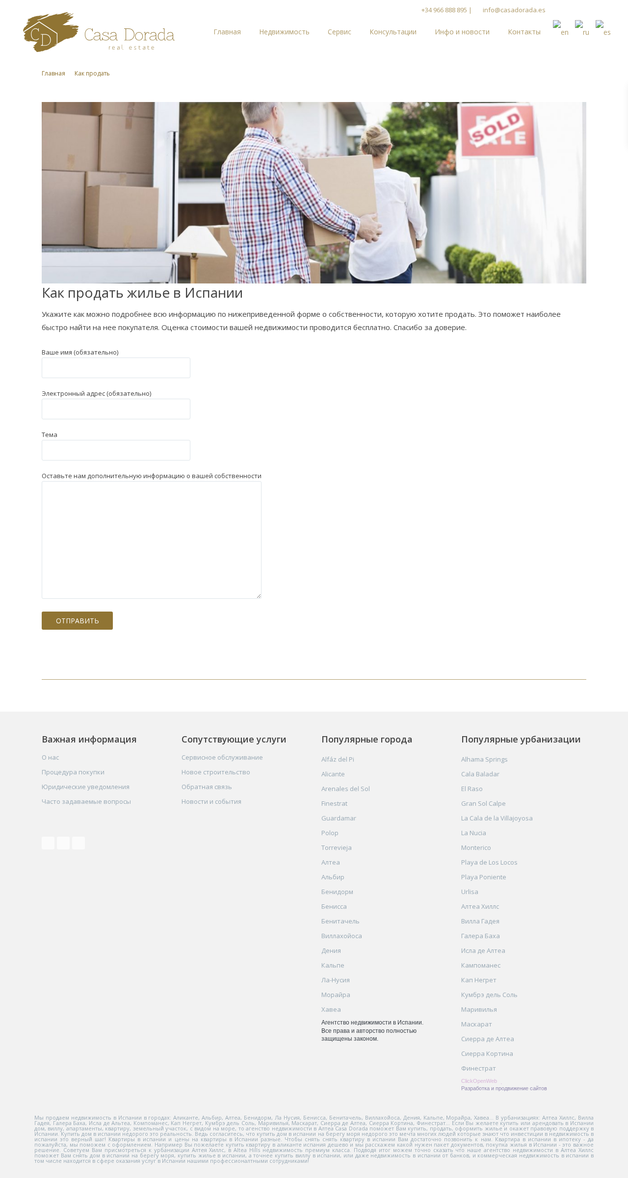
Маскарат (476, 1024)
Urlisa (469, 891)
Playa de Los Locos (489, 862)
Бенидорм (337, 891)
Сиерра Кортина (487, 1053)
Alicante (333, 773)
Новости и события (211, 801)
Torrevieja (336, 847)
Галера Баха (480, 935)
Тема (49, 434)
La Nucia (473, 832)
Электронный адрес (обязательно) (96, 393)
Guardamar (338, 818)
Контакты (524, 31)
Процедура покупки (73, 772)
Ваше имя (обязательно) (80, 352)
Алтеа (330, 862)
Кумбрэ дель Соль (489, 994)
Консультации (393, 31)
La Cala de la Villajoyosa (497, 818)
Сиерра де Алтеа (487, 1038)
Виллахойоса (341, 935)
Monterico (476, 847)
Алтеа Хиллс (480, 906)
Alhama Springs (484, 759)
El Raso (472, 788)
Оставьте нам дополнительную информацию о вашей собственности (152, 475)
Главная (227, 31)
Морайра (335, 994)
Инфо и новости (462, 31)
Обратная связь (207, 786)
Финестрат (478, 1068)
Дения (331, 950)
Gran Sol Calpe (483, 803)
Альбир (332, 876)
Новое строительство (216, 772)
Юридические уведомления (86, 786)
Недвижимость (284, 31)
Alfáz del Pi (337, 759)
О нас (50, 757)
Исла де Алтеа (483, 950)
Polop (330, 832)
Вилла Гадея (480, 921)
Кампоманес (480, 965)
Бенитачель (340, 921)
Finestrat (334, 803)
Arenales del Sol (345, 788)
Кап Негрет (479, 979)
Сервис (339, 31)
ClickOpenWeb (479, 1081)
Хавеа (331, 1009)
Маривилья (479, 1009)
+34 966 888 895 (444, 9)
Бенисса (334, 906)
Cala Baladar (480, 773)
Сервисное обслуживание (222, 757)
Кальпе (332, 965)
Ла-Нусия (335, 979)
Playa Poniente (483, 876)
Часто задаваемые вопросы (86, 801)
